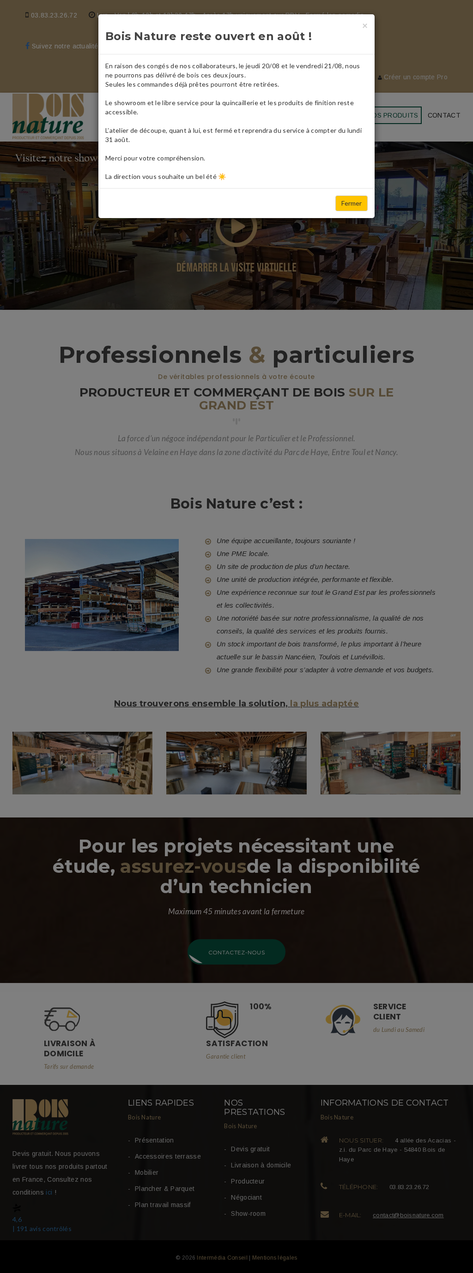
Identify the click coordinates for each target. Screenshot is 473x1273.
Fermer (351, 203)
